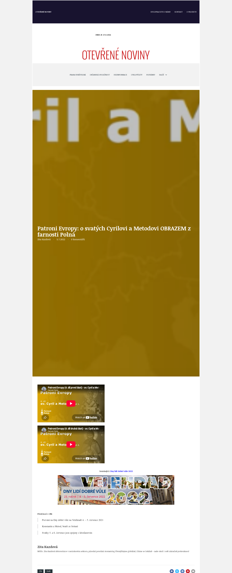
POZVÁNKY (150, 75)
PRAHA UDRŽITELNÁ (78, 75)
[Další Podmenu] (166, 75)
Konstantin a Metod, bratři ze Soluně (60, 526)
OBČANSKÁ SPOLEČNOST (100, 75)
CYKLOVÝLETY (136, 75)
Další (161, 75)
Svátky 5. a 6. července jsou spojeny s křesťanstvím (67, 532)
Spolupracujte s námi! (161, 12)
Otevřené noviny (43, 12)
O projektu (192, 12)
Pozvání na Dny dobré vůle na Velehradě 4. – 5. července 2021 (72, 520)
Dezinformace (120, 75)
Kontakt (179, 12)
